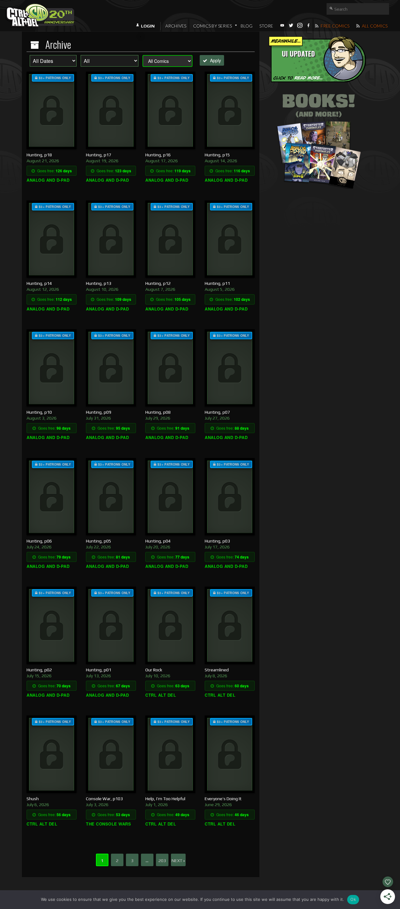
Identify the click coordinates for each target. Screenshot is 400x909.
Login (148, 25)
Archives (175, 25)
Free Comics (334, 25)
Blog (246, 25)
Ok (353, 899)
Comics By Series (212, 25)
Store (266, 25)
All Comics (374, 25)
